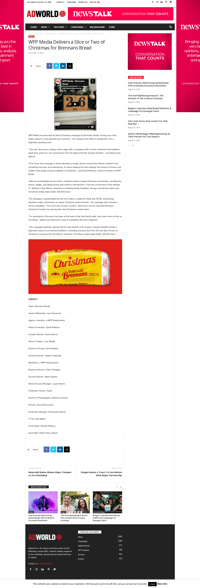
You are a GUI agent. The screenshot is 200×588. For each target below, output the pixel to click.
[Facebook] (152, 2)
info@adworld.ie (45, 564)
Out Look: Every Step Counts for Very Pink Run (148, 122)
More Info (162, 584)
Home (34, 27)
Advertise (82, 2)
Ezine (112, 27)
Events (81, 559)
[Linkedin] (162, 2)
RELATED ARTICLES (38, 487)
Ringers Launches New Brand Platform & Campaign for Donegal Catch (106, 518)
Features (59, 27)
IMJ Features (83, 550)
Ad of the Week (50, 34)
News (44, 27)
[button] (170, 27)
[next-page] (120, 487)
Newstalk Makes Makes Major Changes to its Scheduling (49, 474)
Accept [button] (152, 584)
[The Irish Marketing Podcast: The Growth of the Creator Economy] (75, 502)
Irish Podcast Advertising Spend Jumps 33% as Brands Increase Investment (41, 518)
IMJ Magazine (97, 27)
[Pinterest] (166, 2)
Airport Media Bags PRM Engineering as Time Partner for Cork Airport (149, 135)
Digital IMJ (95, 2)
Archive (81, 554)
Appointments (84, 546)
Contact (60, 2)
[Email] (70, 66)
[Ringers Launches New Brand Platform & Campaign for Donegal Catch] (107, 502)
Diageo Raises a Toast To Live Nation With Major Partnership (101, 474)
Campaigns (77, 27)
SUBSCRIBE (71, 2)
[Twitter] (171, 2)
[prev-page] (117, 487)
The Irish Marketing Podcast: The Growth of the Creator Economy (74, 518)
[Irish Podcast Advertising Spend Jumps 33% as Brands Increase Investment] (43, 502)
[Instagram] (157, 2)
